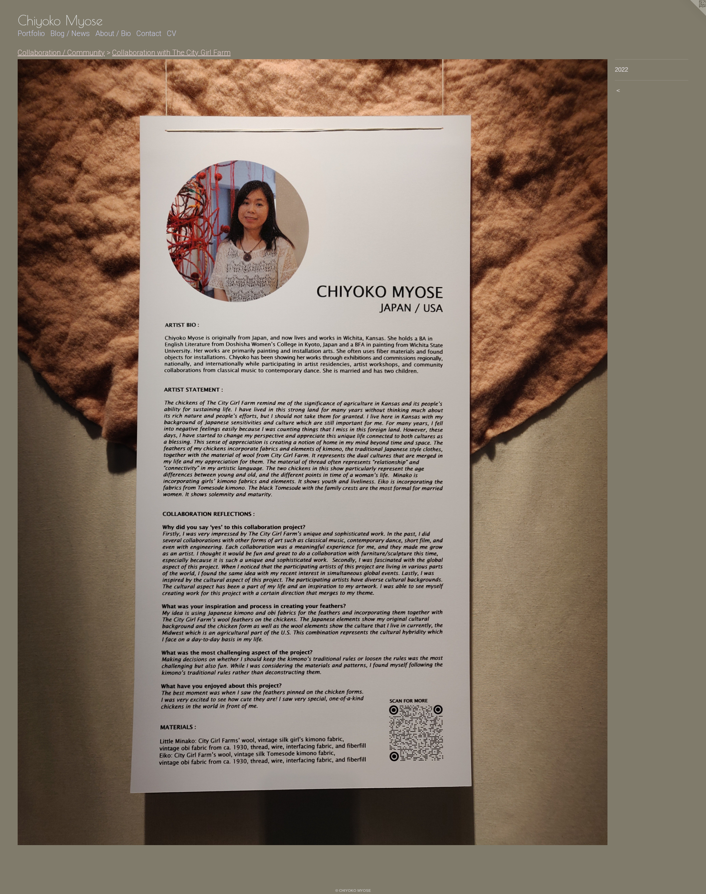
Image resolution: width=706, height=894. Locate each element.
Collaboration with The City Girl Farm (171, 52)
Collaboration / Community (61, 52)
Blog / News (70, 33)
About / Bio (113, 33)
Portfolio (31, 33)
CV (171, 33)
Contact (148, 33)
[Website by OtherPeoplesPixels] (691, 14)
